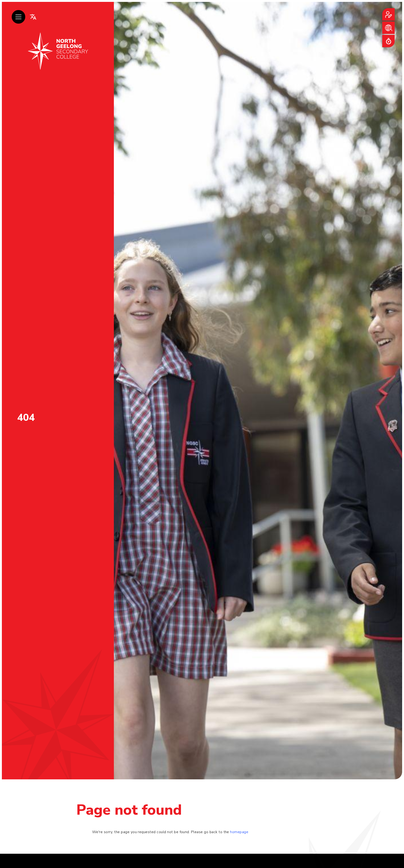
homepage (239, 832)
